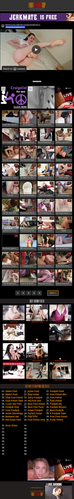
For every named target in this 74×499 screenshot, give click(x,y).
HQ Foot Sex (34, 400)
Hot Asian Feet (13, 419)
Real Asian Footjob (31, 395)
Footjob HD (56, 404)
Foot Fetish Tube (14, 400)
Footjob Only (12, 407)
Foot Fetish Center (54, 401)
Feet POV (33, 416)
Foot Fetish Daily (54, 398)
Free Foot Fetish (58, 416)
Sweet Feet (11, 391)
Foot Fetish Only (36, 419)
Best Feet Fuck (36, 407)
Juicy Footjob (35, 397)
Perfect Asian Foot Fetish (33, 414)
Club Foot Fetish (14, 397)
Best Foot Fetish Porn (34, 405)
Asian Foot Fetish (31, 392)
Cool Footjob (12, 410)
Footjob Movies (58, 407)
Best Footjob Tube (55, 411)
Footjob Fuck (57, 391)
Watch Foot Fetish (10, 395)
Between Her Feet (10, 417)
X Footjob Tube (58, 413)
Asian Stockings (14, 413)
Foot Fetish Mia (58, 394)
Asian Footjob (35, 410)
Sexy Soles (11, 425)
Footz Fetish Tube (54, 420)
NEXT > (53, 293)
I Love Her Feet (13, 404)
